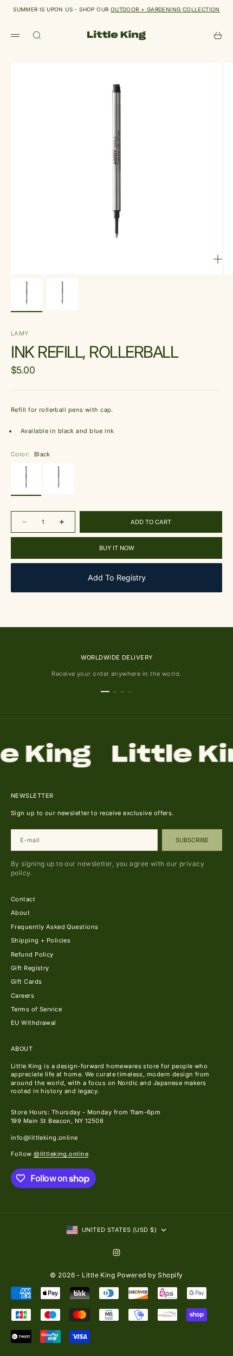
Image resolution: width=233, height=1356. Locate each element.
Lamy (20, 333)
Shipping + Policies (40, 940)
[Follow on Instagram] (116, 1252)
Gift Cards (26, 981)
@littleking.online (61, 1154)
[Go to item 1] (26, 294)
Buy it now (116, 548)
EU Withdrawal (33, 1022)
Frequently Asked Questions (54, 927)
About (20, 912)
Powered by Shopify (150, 1275)
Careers (22, 995)
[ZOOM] (218, 259)
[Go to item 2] (62, 294)
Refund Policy (32, 954)
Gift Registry (30, 968)
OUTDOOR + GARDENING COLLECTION (165, 9)
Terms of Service (36, 1009)
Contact (23, 899)
